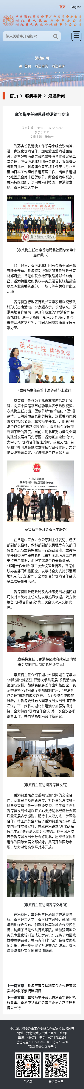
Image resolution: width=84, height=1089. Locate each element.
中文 (62, 7)
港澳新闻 (58, 66)
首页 (27, 66)
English (75, 7)
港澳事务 (41, 66)
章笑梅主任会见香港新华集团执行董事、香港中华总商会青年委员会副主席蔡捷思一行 (41, 1003)
